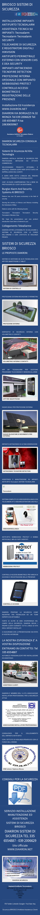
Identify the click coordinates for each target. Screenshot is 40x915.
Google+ (22, 904)
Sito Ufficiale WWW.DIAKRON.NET (20, 847)
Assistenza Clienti (31, 910)
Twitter (9, 904)
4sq (34, 904)
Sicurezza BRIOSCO (10, 910)
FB (6, 904)
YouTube (29, 904)
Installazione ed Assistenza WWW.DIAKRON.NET (18, 107)
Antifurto (21, 910)
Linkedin (15, 904)
